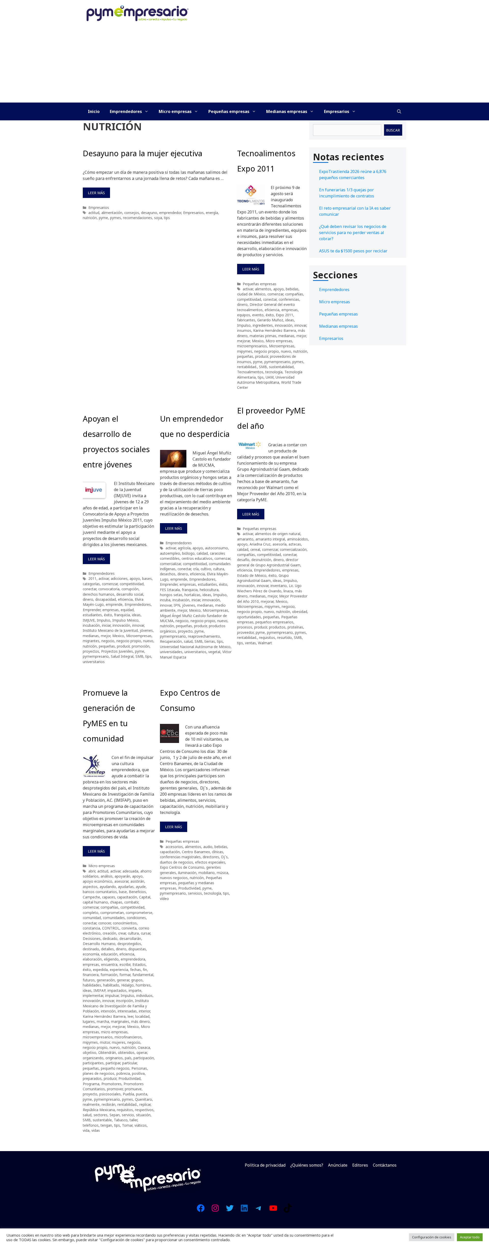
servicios (195, 893)
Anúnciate (337, 1165)
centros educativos (197, 558)
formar (124, 974)
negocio (107, 640)
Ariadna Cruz (260, 544)
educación (109, 954)
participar (113, 1063)
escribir (124, 964)
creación (109, 933)
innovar (300, 325)
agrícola (184, 548)
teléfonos (91, 1125)
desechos (167, 573)
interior (144, 1011)
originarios (114, 1057)
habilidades (92, 985)
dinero (242, 304)
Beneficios (137, 891)
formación (109, 974)
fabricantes (246, 320)
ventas (250, 642)
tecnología (273, 371)
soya (158, 217)
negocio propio (266, 351)
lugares (89, 1021)
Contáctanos (385, 1165)
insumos (244, 330)
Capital (144, 897)
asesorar (121, 881)
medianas (286, 335)
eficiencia (272, 309)
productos (277, 627)
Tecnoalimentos (250, 371)
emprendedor (170, 212)
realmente (91, 1104)
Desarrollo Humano (99, 943)
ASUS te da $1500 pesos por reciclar (353, 251)
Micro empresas (175, 111)
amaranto (245, 539)
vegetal (214, 651)
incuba (165, 599)
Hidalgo (127, 985)
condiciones (136, 917)
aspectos (90, 886)
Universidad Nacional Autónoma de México (195, 646)
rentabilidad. (247, 366)
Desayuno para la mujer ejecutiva (142, 153)
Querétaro (143, 1099)
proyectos (91, 651)
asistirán (137, 881)
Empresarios (336, 111)
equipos (243, 314)
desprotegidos (129, 943)
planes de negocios (98, 1073)
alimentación (111, 212)
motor (105, 1042)
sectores (100, 1114)
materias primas (263, 335)
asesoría (280, 544)
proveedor (245, 632)
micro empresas (114, 1031)
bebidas (292, 289)
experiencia (119, 969)
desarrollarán (130, 938)
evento (258, 314)
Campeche (91, 897)
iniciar (106, 625)
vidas (95, 1130)
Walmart (265, 642)
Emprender (91, 609)
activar (248, 289)
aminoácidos (297, 539)
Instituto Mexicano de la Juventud (110, 630)
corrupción (130, 588)
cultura (218, 568)
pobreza (123, 1073)
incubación (91, 625)
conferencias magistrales (180, 856)
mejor (301, 335)
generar (123, 980)
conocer (104, 923)
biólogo (188, 553)
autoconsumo (216, 548)
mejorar (243, 340)
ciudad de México (251, 294)
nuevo (286, 351)
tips (167, 217)
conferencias (289, 299)
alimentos (263, 289)
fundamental (142, 974)
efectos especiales (210, 862)
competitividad (249, 299)
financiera (91, 974)
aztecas (295, 544)
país (128, 1057)
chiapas (116, 902)
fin (145, 969)
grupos (137, 980)
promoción (141, 646)
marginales (120, 1021)
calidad (202, 553)
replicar (145, 1104)
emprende (114, 604)
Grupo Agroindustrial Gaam (263, 578)
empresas (289, 309)
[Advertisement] (244, 64)
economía (91, 954)
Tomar (127, 1125)
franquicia (122, 614)
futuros (89, 980)
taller (133, 1120)
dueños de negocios (176, 862)
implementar (93, 995)
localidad (142, 1016)
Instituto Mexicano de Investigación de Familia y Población (116, 1005)
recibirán (108, 1104)
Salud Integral (122, 656)
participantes (93, 1063)
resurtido (284, 637)
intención (108, 1011)
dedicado (110, 938)
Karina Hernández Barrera (274, 330)
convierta (129, 928)
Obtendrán (107, 1052)
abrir (91, 871)
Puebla (128, 1094)
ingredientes (263, 325)
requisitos (267, 637)
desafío (243, 559)
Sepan (115, 1114)
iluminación (187, 872)
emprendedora (133, 959)
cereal (255, 549)
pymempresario (277, 361)
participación (143, 1057)
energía (212, 212)
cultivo (206, 568)
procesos (244, 627)
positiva (138, 1073)
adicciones (119, 578)
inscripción (124, 1000)
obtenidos (126, 1052)
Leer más (96, 192)
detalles (107, 949)
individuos (144, 995)
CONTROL (110, 928)
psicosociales (110, 1094)
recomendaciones (137, 217)
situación (143, 1114)
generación (106, 980)
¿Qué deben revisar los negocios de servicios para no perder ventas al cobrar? (352, 232)
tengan (106, 1125)
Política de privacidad (265, 1165)
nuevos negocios (174, 877)
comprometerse (139, 912)
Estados (139, 964)
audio (207, 846)
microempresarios (252, 345)
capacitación (127, 897)
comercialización (293, 549)
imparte (135, 990)
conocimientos (125, 923)
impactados (117, 990)
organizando (93, 1057)
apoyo (278, 289)
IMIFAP (99, 990)
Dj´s (224, 856)
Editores (360, 1165)
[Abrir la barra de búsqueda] (399, 111)
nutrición (90, 217)
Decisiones (92, 938)
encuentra (109, 964)
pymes (115, 217)
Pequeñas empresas (228, 111)
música (222, 872)
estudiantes (92, 614)
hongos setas (171, 594)
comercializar (170, 563)
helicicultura (209, 589)
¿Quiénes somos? (306, 1165)
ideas (289, 320)
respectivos (144, 1109)
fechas (135, 969)
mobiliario (206, 872)
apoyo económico (97, 881)
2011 (92, 578)
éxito (270, 314)
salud (188, 641)
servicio (128, 1114)
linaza (288, 591)
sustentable (102, 1120)
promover (115, 1088)
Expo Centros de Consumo (182, 867)
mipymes (244, 351)
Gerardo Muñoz (270, 320)
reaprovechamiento (204, 636)
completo (90, 912)
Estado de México (251, 575)
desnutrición (261, 559)
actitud (93, 212)
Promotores (111, 1083)
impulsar (112, 995)
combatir (131, 902)
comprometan (112, 912)
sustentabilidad (281, 366)
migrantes (91, 640)
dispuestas (137, 949)
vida (86, 1130)
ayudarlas (126, 886)
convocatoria (108, 588)
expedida (100, 969)
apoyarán (122, 876)
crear (122, 933)
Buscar (393, 130)
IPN (177, 605)
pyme (103, 217)
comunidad (92, 917)
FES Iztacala (170, 589)
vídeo (164, 898)
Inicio (94, 111)
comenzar (275, 294)
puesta (141, 1094)
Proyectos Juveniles (117, 651)
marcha (103, 1021)
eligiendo (111, 959)
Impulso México (125, 620)
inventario (278, 585)
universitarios (94, 661)
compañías (294, 294)
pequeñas (245, 356)
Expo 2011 (284, 314)
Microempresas (281, 345)
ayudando (108, 886)
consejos (131, 212)
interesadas (127, 1011)
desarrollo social (129, 594)
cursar (145, 933)
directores (211, 856)
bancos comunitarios (100, 891)
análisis (107, 876)
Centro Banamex (196, 851)
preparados (92, 1078)
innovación (283, 325)
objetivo (89, 1052)
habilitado (111, 985)
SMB (263, 366)
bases (147, 578)
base (123, 891)
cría (196, 568)
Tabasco (121, 1120)
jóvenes (146, 630)
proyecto (185, 631)
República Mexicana (99, 1109)
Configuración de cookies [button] (431, 1237)
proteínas (295, 627)
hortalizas (192, 594)
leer (130, 1016)
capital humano (95, 902)
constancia (91, 928)
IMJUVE (89, 620)
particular (129, 1063)
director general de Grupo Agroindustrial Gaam (268, 562)
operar (142, 1052)
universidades (171, 651)
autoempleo (170, 553)
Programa (91, 1083)
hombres (143, 985)
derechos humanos (98, 594)
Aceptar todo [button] (470, 1237)
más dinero (140, 1021)
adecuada (130, 871)
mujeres (118, 1042)
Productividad (129, 1078)
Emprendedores (126, 111)
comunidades (114, 917)
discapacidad (105, 599)
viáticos (140, 1125)
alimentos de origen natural (277, 533)
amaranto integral (270, 539)
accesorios (174, 846)
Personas (139, 1068)
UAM (270, 377)
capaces (108, 897)
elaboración (92, 959)
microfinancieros (128, 1037)
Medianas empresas (286, 111)
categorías (91, 583)
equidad (127, 609)
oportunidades (249, 616)
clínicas (217, 851)
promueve (133, 1088)
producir (261, 356)
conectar (270, 299)
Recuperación (171, 641)
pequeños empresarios (274, 622)
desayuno (149, 212)
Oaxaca (144, 1047)
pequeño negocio (115, 1068)
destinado (91, 949)
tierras (210, 641)
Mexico (258, 340)
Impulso (244, 325)
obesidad (299, 611)
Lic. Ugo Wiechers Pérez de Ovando (269, 588)
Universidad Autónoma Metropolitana (265, 380)
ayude (141, 886)
